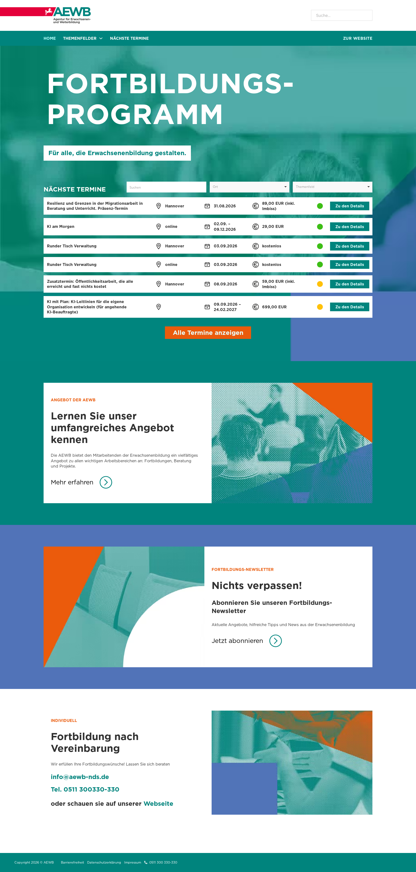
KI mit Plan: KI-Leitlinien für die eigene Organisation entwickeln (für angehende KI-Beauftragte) (87, 306)
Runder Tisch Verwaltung (72, 246)
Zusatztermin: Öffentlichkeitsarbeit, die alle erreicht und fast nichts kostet (90, 284)
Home (50, 38)
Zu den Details (349, 206)
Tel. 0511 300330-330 (85, 789)
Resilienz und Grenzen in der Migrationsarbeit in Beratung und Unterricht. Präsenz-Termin (95, 206)
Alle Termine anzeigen (208, 332)
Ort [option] (215, 187)
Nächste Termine (129, 38)
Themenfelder (80, 38)
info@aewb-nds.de (80, 777)
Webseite (158, 803)
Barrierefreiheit (72, 862)
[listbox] (249, 187)
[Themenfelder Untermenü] (101, 38)
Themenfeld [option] (305, 187)
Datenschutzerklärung (104, 862)
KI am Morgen (60, 226)
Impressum (132, 862)
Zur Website (358, 38)
